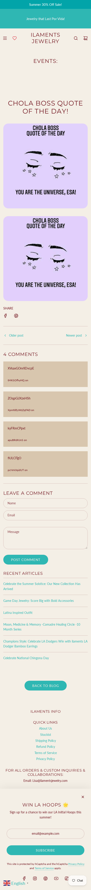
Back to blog (45, 686)
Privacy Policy (76, 864)
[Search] (76, 38)
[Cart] (85, 38)
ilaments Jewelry (45, 38)
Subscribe (45, 850)
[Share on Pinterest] (16, 316)
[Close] (83, 797)
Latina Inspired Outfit (17, 613)
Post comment (25, 560)
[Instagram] (35, 878)
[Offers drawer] (14, 38)
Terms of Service (44, 868)
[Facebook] (24, 878)
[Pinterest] (45, 878)
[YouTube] (56, 878)
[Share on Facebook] (5, 316)
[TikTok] (67, 878)
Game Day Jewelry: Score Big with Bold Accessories (38, 601)
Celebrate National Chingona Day (26, 658)
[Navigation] (5, 38)
